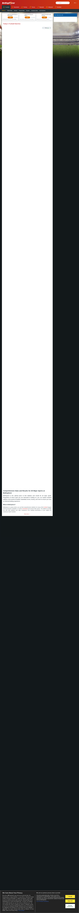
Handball (59, 7)
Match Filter (9, 10)
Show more (26, 514)
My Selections (42, 10)
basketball (25, 508)
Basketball (16, 7)
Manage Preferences (70, 906)
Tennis (33, 7)
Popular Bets (21, 10)
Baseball (42, 7)
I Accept (70, 896)
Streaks (15, 10)
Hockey (25, 7)
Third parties (21, 910)
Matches (3, 10)
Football (7, 7)
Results (27, 10)
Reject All (70, 901)
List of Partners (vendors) (42, 901)
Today (46, 27)
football (45, 507)
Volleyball (50, 7)
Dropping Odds (34, 10)
